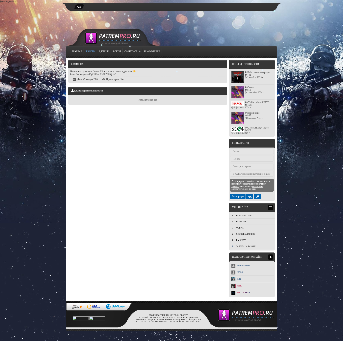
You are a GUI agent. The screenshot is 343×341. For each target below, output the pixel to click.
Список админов (245, 234)
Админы (104, 51)
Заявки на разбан (245, 246)
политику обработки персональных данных (248, 185)
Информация (152, 51)
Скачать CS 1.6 (132, 51)
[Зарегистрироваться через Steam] (257, 196)
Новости (241, 222)
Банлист (241, 240)
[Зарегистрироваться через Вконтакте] (249, 196)
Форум (117, 51)
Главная (77, 51)
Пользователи (243, 215)
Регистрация (238, 196)
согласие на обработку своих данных (247, 187)
